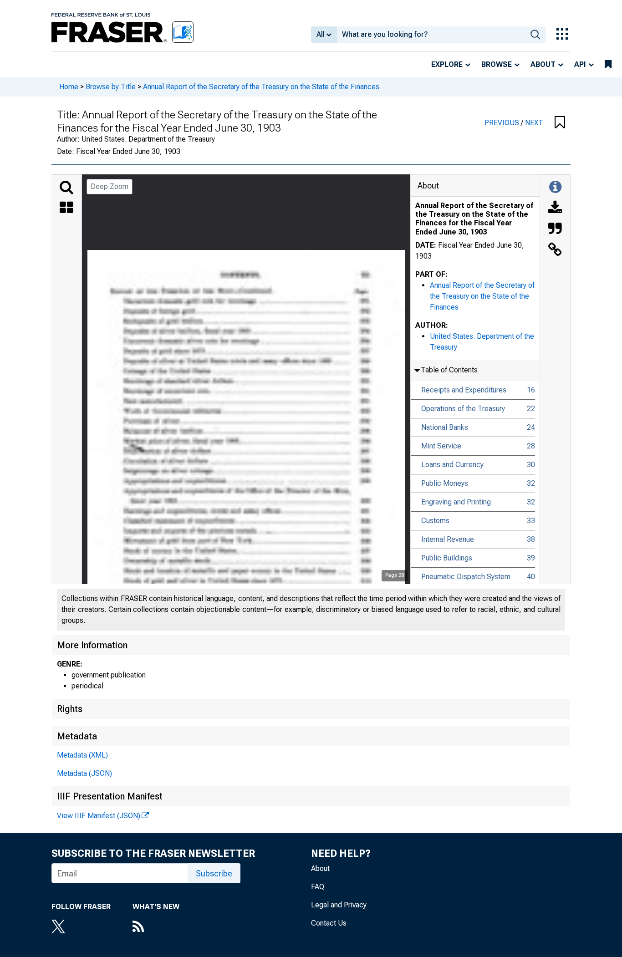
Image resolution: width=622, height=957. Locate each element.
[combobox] (430, 34)
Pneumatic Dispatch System (465, 576)
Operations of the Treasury (463, 408)
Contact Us (329, 923)
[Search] (66, 187)
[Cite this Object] (555, 229)
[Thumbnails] (66, 208)
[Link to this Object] (555, 250)
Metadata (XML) (82, 755)
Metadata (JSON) (84, 773)
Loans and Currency (452, 464)
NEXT (534, 122)
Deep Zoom (109, 186)
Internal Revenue (447, 539)
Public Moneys (444, 483)
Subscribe (214, 873)
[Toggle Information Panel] (555, 187)
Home (68, 86)
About (543, 64)
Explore (447, 64)
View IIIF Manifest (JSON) (98, 815)
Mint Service (441, 446)
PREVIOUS (502, 122)
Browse (496, 64)
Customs (435, 520)
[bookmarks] (608, 64)
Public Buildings (446, 558)
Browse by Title (111, 86)
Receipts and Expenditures (463, 390)
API (580, 64)
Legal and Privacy (339, 905)
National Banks (444, 427)
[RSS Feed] (156, 927)
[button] (560, 123)
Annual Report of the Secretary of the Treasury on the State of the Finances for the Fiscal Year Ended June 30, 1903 (474, 218)
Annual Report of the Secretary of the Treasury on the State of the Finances (261, 86)
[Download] (555, 208)
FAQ (317, 886)
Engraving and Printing (456, 502)
